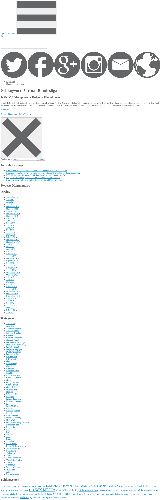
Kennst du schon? (13, 399)
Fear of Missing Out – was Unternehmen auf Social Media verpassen (34, 180)
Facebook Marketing (82, 486)
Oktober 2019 (12, 216)
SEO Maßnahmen (23, 494)
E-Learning (11, 359)
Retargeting (11, 427)
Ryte (8, 429)
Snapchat (10, 441)
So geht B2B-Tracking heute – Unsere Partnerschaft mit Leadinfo (33, 177)
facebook (68, 485)
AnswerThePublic (13, 328)
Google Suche (142, 486)
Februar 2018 (11, 237)
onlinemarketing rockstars (128, 490)
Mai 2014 (10, 303)
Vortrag (9, 462)
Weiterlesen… (7, 110)
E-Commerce (11, 356)
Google (9, 380)
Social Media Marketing (16, 446)
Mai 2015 (10, 282)
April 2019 (10, 221)
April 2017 (10, 249)
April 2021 (10, 204)
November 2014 (13, 291)
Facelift (9, 373)
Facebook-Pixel (12, 371)
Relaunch (156, 490)
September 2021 (13, 197)
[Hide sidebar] (21, 138)
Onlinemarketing (88, 490)
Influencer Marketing (15, 394)
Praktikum (141, 490)
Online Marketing (70, 490)
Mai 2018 (10, 230)
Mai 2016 (10, 263)
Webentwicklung (13, 467)
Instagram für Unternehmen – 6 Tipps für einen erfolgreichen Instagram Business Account (43, 173)
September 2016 (13, 261)
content (43, 486)
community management (31, 486)
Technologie (11, 453)
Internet (26, 490)
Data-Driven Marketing (16, 345)
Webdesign (10, 465)
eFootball (10, 361)
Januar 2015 (11, 289)
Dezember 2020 (12, 206)
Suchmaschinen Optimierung (128, 494)
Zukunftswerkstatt (13, 474)
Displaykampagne (13, 352)
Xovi (8, 472)
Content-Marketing (14, 338)
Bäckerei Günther (13, 333)
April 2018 (10, 232)
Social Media (11, 443)
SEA (8, 432)
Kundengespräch (13, 411)
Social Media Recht (14, 448)
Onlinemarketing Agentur (109, 490)
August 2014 (11, 298)
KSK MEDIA (12, 406)
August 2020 (11, 211)
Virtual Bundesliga (14, 460)
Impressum (10, 82)
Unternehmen (6, 498)
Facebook (10, 368)
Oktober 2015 (12, 275)
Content (9, 335)
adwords (5, 486)
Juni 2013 (10, 312)
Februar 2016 (11, 268)
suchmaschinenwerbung (147, 494)
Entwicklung (11, 363)
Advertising (11, 323)
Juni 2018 (10, 228)
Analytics (10, 326)
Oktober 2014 (12, 294)
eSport (9, 366)
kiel (31, 490)
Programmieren (12, 425)
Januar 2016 (11, 270)
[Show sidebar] (36, 18)
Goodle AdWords (13, 378)
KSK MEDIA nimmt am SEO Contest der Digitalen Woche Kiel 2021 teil (36, 170)
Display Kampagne (14, 349)
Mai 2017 (10, 246)
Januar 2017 (11, 256)
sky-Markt (34, 494)
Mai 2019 (10, 218)
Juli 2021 (10, 199)
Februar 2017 (11, 254)
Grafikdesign (11, 387)
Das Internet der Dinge (15, 342)
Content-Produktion (14, 340)
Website (52, 497)
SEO (8, 436)
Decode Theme (7, 114)
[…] (141, 105)
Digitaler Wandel (13, 347)
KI (7, 403)
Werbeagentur (62, 497)
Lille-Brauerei (12, 415)
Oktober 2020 (12, 209)
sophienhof (114, 494)
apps (19, 486)
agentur (13, 485)
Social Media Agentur (81, 494)
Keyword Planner (13, 401)
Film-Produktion (13, 375)
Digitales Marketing (54, 486)
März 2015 (10, 284)
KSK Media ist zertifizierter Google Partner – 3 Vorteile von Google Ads (36, 175)
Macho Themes (24, 114)
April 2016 (10, 265)
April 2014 (10, 305)
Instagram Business (16, 490)
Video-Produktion (13, 458)
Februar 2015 (11, 286)
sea (9, 493)
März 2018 (10, 235)
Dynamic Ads (12, 354)
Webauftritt (15, 498)
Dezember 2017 (12, 239)
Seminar (9, 434)
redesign (149, 490)
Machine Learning (13, 418)
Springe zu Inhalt (8, 33)
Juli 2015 (10, 277)
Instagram (10, 396)
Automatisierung (13, 331)
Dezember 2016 (12, 258)
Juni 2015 (10, 279)
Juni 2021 (10, 202)
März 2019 (10, 223)
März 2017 (10, 251)
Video (8, 455)
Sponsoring (11, 451)
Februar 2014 (11, 310)
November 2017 (13, 242)
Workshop (10, 469)
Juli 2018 (10, 225)
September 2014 (13, 296)
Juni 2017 (10, 244)
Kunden (9, 408)
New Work (10, 420)
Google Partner (12, 382)
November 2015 (13, 272)
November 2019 (13, 214)
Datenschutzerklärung (15, 84)
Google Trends (12, 385)
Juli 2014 (10, 301)
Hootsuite (10, 392)
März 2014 (10, 308)
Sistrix (8, 439)
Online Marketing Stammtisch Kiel (20, 422)
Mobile (58, 490)
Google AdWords (115, 486)
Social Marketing (45, 494)
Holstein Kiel (11, 389)
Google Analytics (130, 486)
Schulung (4, 494)
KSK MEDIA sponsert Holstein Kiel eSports (30, 97)
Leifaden (10, 413)
